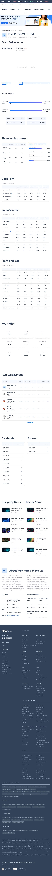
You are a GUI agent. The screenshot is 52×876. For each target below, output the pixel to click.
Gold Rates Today (26, 774)
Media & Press (5, 657)
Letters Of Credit (40, 746)
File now (4, 23)
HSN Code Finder (40, 686)
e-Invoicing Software (41, 657)
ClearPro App (25, 677)
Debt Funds (24, 739)
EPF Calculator (39, 776)
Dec (44, 144)
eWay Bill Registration (41, 661)
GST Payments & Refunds (27, 717)
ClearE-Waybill (39, 656)
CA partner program (26, 670)
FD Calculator (25, 772)
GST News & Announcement (28, 713)
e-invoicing (24, 661)
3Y (44, 83)
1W (24, 83)
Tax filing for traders (26, 688)
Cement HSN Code (40, 688)
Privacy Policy (5, 864)
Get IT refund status (40, 772)
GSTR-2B (24, 720)
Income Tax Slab (40, 707)
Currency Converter (26, 776)
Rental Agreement (40, 744)
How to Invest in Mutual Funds (28, 729)
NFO (23, 740)
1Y (40, 83)
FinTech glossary (5, 665)
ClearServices (25, 643)
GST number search (40, 757)
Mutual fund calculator (27, 759)
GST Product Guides (6, 669)
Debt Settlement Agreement (42, 742)
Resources (21, 4)
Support (3, 645)
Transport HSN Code (40, 690)
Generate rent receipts (41, 761)
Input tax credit (25, 663)
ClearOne (38, 672)
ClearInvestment (25, 641)
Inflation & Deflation (40, 734)
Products (12, 4)
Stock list (8, 30)
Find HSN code (39, 768)
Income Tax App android (41, 637)
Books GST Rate (39, 696)
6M (37, 83)
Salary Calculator (40, 774)
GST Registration (26, 707)
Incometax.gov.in (40, 719)
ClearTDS (38, 659)
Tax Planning (24, 639)
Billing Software (39, 674)
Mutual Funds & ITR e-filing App (29, 645)
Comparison (28, 9)
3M (32, 83)
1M (28, 83)
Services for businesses (41, 677)
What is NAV (24, 744)
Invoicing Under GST (26, 719)
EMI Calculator (25, 757)
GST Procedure (25, 711)
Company (30, 4)
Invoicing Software (40, 676)
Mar (31, 144)
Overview (4, 9)
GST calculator (25, 764)
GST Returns (24, 709)
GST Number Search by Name (43, 778)
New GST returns (25, 659)
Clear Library (4, 663)
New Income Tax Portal (41, 717)
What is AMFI (25, 742)
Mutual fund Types (26, 731)
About (26, 13)
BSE (9, 83)
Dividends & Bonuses (39, 9)
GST (23, 654)
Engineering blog (5, 661)
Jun (35, 144)
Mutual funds (25, 647)
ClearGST (38, 654)
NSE (4, 83)
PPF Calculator (39, 755)
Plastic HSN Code (40, 692)
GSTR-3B (24, 722)
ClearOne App (39, 679)
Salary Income (39, 713)
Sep (40, 144)
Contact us (4, 654)
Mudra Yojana (39, 733)
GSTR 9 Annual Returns (27, 715)
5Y (48, 83)
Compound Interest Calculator (29, 778)
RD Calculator (25, 770)
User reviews (4, 659)
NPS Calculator (39, 764)
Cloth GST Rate (39, 694)
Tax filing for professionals (27, 686)
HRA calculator (25, 768)
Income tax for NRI (40, 643)
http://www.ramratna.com (13, 615)
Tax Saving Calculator (41, 770)
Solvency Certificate (40, 740)
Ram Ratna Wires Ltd (17, 30)
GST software (25, 657)
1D (20, 83)
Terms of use (13, 864)
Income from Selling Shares (42, 720)
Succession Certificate (41, 738)
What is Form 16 (39, 711)
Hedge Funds (25, 737)
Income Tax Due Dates (41, 722)
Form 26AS (38, 709)
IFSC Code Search (40, 759)
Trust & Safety (5, 671)
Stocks (3, 30)
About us (4, 652)
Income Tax (38, 639)
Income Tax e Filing (26, 637)
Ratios (19, 9)
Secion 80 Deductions (41, 641)
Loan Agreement (40, 736)
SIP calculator (25, 763)
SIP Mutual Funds (25, 735)
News (49, 9)
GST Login (24, 656)
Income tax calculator (27, 755)
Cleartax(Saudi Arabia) (7, 673)
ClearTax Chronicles (6, 667)
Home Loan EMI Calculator (42, 763)
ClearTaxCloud (25, 676)
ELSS (23, 733)
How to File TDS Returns (41, 715)
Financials (12, 9)
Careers (3, 656)
